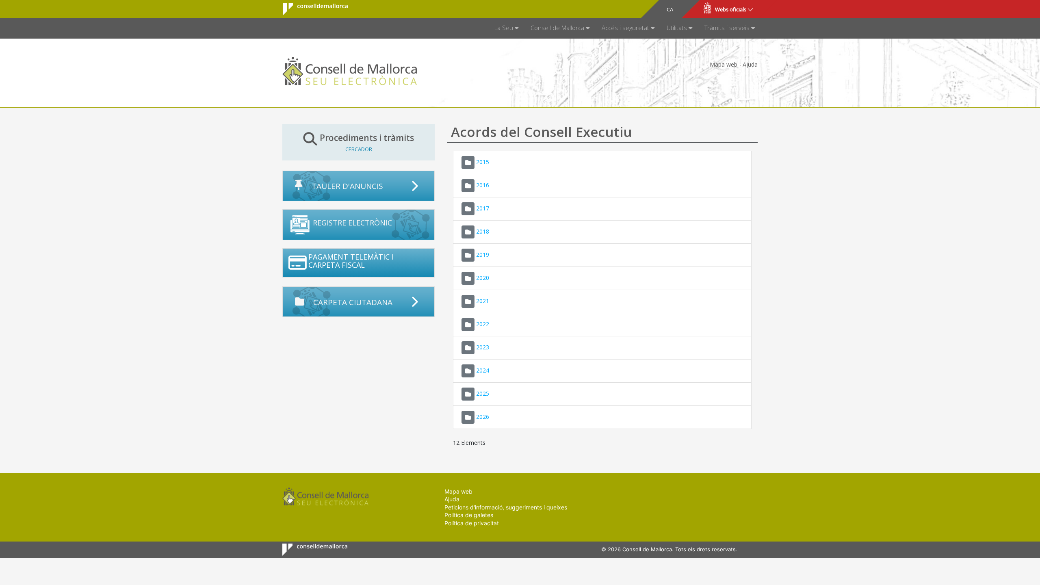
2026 (482, 416)
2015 (482, 161)
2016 (482, 184)
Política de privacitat (471, 523)
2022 (482, 323)
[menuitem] (506, 28)
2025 (482, 393)
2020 (482, 277)
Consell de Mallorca (310, 9)
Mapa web (723, 64)
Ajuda (750, 64)
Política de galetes (468, 514)
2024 (482, 370)
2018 (482, 231)
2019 (482, 254)
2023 (482, 347)
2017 (482, 208)
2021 (482, 300)
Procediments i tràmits (367, 142)
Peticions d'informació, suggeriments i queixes (505, 507)
